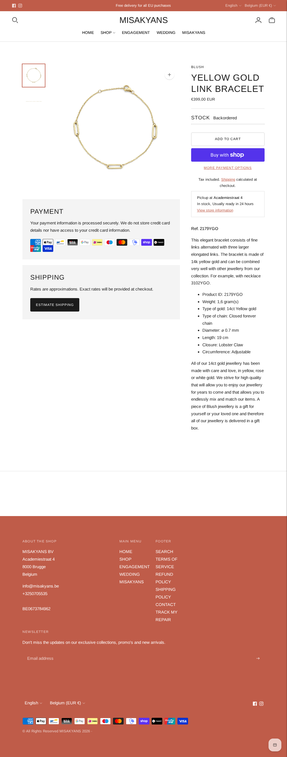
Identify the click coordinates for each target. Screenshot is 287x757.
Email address (39, 652)
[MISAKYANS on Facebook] (14, 6)
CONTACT (166, 604)
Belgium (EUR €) (258, 5)
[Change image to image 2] (33, 101)
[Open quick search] (15, 20)
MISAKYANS (193, 32)
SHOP (106, 32)
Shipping (228, 179)
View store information (215, 210)
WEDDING (166, 32)
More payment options (228, 168)
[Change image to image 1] (33, 75)
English (231, 5)
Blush (197, 67)
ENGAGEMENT (136, 32)
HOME (88, 32)
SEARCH (164, 551)
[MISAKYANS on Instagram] (20, 6)
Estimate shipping (55, 305)
